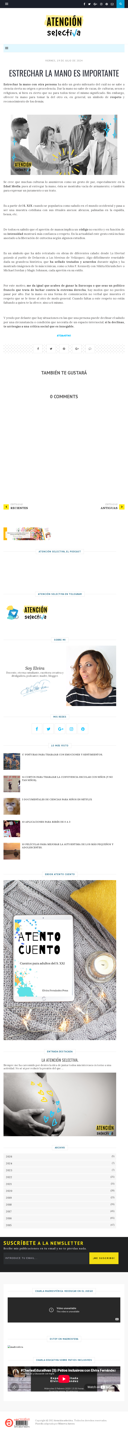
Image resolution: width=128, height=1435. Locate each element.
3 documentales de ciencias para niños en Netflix (57, 799)
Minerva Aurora (66, 1423)
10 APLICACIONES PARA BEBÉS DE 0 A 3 (46, 821)
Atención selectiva (63, 1420)
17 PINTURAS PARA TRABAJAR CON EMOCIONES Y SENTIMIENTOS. (62, 754)
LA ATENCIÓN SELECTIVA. (60, 1060)
